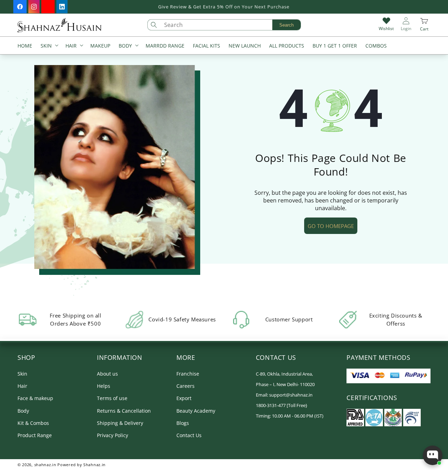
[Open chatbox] (432, 455)
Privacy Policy (112, 435)
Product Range (35, 435)
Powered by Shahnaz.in (81, 464)
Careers (185, 386)
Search (286, 25)
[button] (48, 46)
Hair (22, 386)
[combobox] (231, 25)
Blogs (182, 423)
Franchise (187, 373)
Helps (103, 386)
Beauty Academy (195, 410)
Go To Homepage (331, 225)
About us (107, 373)
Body (23, 410)
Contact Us (189, 435)
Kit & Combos (33, 423)
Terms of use (112, 398)
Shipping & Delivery (120, 423)
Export (183, 398)
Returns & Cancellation (124, 410)
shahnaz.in (45, 464)
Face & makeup (35, 398)
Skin (22, 373)
